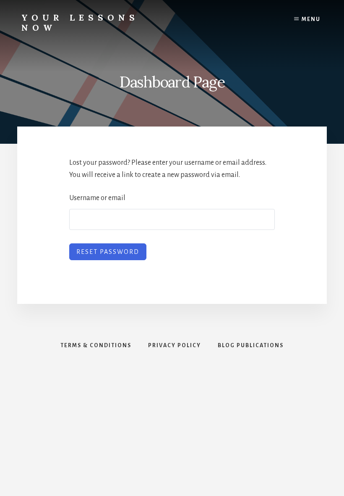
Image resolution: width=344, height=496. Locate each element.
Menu (311, 19)
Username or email (97, 198)
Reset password (107, 251)
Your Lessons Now (80, 22)
